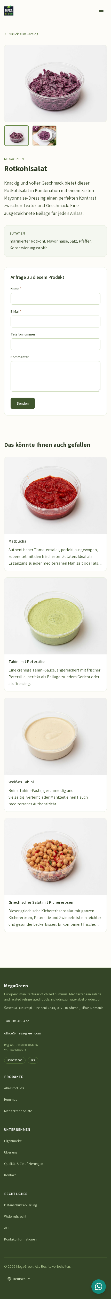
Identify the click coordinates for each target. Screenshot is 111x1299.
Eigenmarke (13, 1141)
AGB (7, 1227)
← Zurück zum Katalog (21, 34)
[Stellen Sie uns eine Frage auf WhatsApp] (98, 1286)
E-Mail (16, 311)
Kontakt (10, 1175)
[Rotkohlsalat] (16, 135)
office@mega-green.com (22, 1033)
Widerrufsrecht (15, 1216)
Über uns (10, 1152)
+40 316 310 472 (16, 1020)
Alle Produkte (14, 1088)
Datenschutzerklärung (20, 1205)
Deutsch (19, 1278)
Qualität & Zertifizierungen (23, 1163)
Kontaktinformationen (20, 1239)
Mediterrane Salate (18, 1110)
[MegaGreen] (8, 10)
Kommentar (20, 357)
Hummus (10, 1099)
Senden (23, 403)
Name (16, 288)
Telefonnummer (23, 334)
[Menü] (101, 10)
